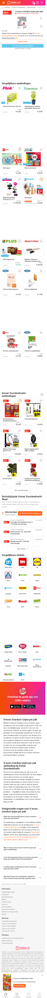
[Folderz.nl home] (13, 3)
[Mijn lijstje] (37, 2)
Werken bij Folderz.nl (8, 909)
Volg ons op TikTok (8, 931)
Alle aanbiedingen (7, 897)
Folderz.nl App (6, 902)
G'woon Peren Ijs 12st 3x (13, 837)
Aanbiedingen (31, 7)
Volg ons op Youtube (8, 928)
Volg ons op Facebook (9, 923)
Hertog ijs (24, 840)
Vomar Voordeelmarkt (18, 7)
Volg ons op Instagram (9, 926)
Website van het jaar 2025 (10, 912)
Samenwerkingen (7, 943)
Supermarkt (35, 832)
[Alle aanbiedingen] (42, 394)
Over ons (4, 904)
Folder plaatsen (7, 907)
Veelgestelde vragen (8, 892)
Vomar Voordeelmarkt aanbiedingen (14, 394)
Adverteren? (5, 894)
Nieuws (4, 914)
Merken (4, 899)
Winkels (7, 7)
